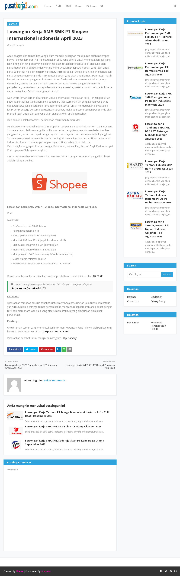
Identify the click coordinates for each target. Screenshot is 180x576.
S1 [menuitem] (101, 6)
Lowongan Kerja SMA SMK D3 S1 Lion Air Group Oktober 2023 (63, 426)
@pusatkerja (70, 338)
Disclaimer (156, 296)
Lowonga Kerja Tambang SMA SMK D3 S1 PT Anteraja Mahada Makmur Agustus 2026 (157, 131)
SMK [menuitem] (68, 6)
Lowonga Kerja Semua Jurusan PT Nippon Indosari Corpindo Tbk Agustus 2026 (156, 229)
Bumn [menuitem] (78, 6)
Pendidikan (133, 322)
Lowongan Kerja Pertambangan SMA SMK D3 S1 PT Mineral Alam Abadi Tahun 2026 (158, 37)
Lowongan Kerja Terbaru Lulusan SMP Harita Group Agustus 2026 (159, 167)
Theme (19, 571)
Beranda (132, 296)
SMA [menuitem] (58, 6)
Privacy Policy (158, 301)
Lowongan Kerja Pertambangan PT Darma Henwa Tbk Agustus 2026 (157, 69)
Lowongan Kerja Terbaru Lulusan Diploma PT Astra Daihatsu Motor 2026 (158, 197)
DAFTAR (97, 276)
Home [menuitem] (48, 6)
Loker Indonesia (54, 380)
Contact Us (133, 301)
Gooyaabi (46, 571)
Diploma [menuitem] (91, 6)
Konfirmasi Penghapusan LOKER (158, 325)
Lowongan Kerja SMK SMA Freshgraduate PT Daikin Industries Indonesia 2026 (158, 99)
